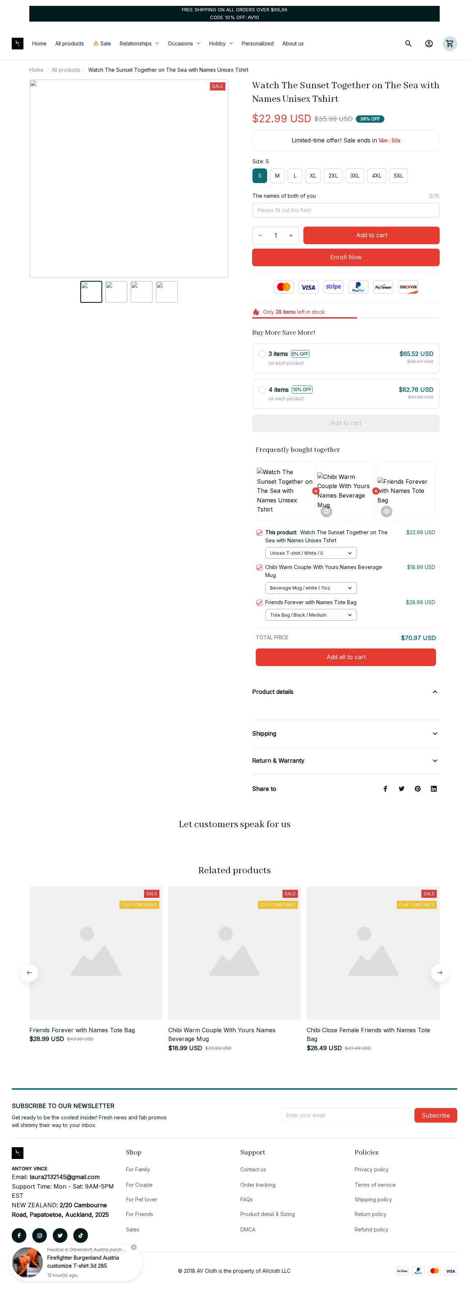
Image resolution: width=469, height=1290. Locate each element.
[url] (65, 1177)
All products (66, 70)
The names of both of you (284, 196)
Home (36, 70)
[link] (27, 1262)
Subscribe (436, 1115)
